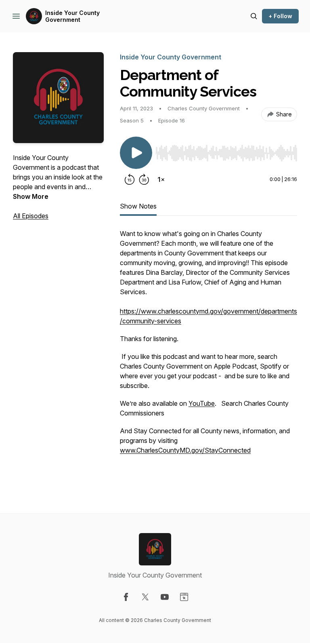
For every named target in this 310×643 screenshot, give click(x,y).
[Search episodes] (254, 16)
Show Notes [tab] (138, 206)
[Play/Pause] (136, 153)
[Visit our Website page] (184, 597)
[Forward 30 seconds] (144, 179)
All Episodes (30, 216)
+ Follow (280, 16)
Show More (30, 196)
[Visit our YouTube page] (165, 597)
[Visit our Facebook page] (126, 597)
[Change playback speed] (161, 179)
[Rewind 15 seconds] (129, 179)
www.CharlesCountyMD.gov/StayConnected (185, 450)
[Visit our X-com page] (145, 597)
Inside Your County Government (72, 16)
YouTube (202, 403)
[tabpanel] (208, 355)
